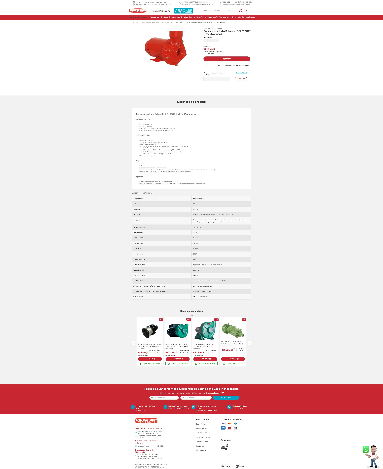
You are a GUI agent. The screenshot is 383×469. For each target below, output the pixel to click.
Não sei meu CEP (241, 73)
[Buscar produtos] (230, 11)
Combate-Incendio (145, 22)
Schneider (156, 22)
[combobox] (217, 11)
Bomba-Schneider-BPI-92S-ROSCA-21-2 (174, 22)
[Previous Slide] (133, 343)
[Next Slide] (250, 343)
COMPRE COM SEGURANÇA (152, 363)
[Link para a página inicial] (134, 23)
